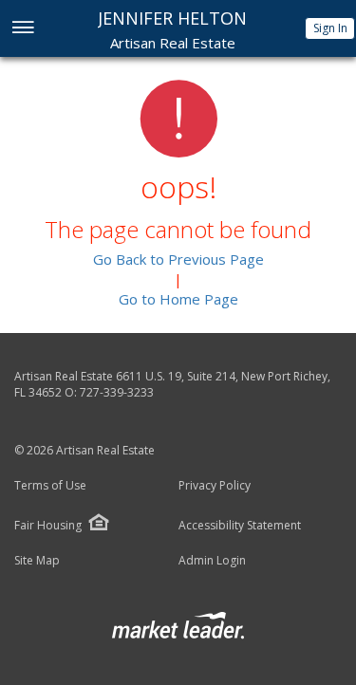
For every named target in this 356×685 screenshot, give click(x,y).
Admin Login (212, 560)
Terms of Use (50, 485)
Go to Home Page (178, 298)
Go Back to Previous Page (178, 259)
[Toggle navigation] (22, 28)
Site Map (37, 560)
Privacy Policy (214, 485)
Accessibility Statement (239, 525)
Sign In (330, 28)
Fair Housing (48, 525)
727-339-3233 (117, 392)
